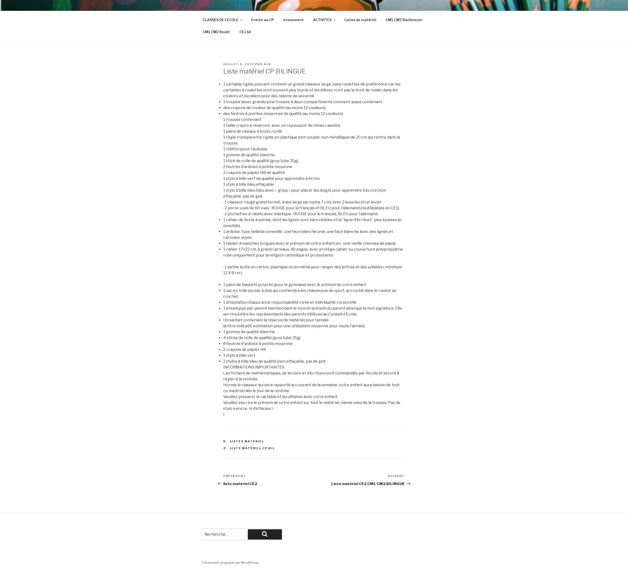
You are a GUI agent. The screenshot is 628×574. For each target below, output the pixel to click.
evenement (293, 20)
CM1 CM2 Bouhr (216, 32)
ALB (267, 64)
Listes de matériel (360, 20)
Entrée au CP (262, 20)
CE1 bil (245, 32)
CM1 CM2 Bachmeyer (404, 20)
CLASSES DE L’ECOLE (220, 20)
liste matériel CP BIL (252, 448)
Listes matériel (247, 441)
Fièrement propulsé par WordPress (230, 562)
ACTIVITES (322, 20)
